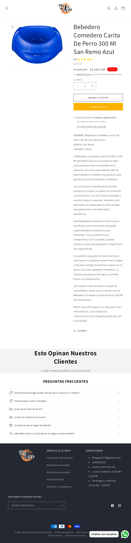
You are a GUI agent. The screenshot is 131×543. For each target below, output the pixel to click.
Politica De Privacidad (58, 465)
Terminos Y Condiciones (59, 486)
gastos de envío (84, 74)
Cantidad (77, 79)
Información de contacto (75, 535)
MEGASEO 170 (27, 532)
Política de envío (55, 535)
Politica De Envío (55, 479)
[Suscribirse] (61, 505)
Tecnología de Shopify (42, 532)
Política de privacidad (85, 532)
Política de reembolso (64, 532)
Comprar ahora (98, 106)
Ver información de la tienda (91, 126)
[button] (6, 8)
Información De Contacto (60, 457)
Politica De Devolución (58, 472)
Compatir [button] (82, 330)
